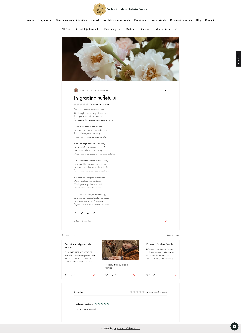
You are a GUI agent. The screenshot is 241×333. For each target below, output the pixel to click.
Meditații (131, 29)
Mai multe (161, 29)
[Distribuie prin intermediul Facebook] (75, 213)
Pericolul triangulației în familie (116, 266)
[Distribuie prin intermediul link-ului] (94, 213)
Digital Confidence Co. (127, 328)
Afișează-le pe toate (172, 235)
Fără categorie (112, 29)
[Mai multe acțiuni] (165, 90)
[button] (181, 20)
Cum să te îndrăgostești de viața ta (78, 246)
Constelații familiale (87, 29)
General (145, 29)
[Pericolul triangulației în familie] (120, 250)
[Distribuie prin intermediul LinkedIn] (87, 213)
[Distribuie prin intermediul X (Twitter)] (81, 213)
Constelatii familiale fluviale (159, 244)
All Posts (66, 29)
